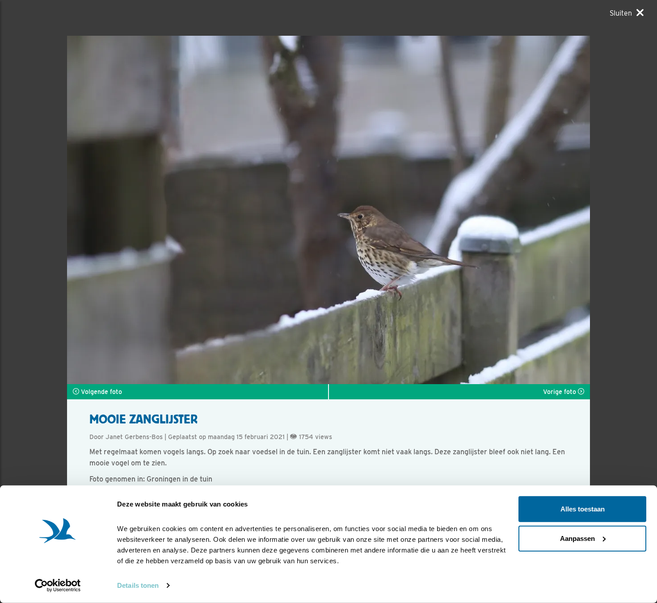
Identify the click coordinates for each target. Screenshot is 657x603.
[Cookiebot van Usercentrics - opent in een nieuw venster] (58, 585)
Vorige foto (560, 391)
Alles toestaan (582, 509)
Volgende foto (100, 391)
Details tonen (138, 585)
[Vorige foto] (459, 210)
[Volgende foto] (197, 210)
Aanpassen (577, 538)
